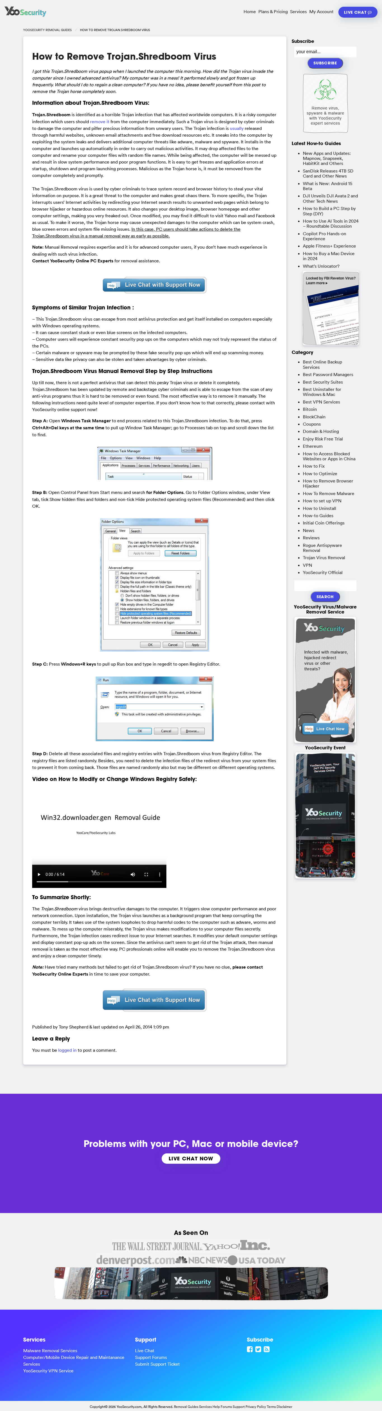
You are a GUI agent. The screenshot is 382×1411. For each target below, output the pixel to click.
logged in (67, 1050)
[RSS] (267, 1349)
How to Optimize (320, 473)
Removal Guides (186, 1406)
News (308, 530)
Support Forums (151, 1357)
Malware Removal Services (50, 1350)
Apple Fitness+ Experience (329, 246)
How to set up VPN (322, 500)
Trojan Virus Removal (324, 557)
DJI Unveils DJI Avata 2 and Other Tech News (330, 198)
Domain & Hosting (321, 431)
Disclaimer (284, 1406)
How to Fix (314, 466)
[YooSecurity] (25, 17)
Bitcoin (310, 409)
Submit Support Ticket (157, 1364)
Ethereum (313, 446)
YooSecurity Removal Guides (47, 30)
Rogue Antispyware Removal (322, 547)
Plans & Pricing (273, 11)
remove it (99, 121)
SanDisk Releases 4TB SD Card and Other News (328, 173)
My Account (321, 11)
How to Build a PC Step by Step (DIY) (329, 211)
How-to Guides (318, 515)
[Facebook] (250, 1349)
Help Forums (222, 1406)
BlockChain (314, 416)
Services (298, 11)
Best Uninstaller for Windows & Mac (322, 391)
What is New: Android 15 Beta (327, 186)
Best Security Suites (323, 382)
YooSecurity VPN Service (48, 1370)
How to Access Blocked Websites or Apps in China (329, 456)
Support (239, 1406)
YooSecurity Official (323, 572)
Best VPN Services (321, 402)
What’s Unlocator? (321, 266)
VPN (307, 565)
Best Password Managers (328, 374)
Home (250, 11)
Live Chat (356, 12)
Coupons (312, 424)
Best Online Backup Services (322, 364)
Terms (271, 1406)
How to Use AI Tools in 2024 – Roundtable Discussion (331, 223)
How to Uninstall (319, 508)
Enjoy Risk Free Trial (323, 439)
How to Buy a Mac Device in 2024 (329, 256)
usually (237, 128)
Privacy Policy (256, 1406)
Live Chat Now (191, 1158)
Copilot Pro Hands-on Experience (324, 236)
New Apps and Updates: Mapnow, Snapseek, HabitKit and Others (327, 158)
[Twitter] (259, 1349)
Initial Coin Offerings (324, 523)
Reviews (311, 537)
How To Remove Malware (328, 493)
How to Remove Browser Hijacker (328, 483)
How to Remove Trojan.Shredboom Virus (124, 56)
